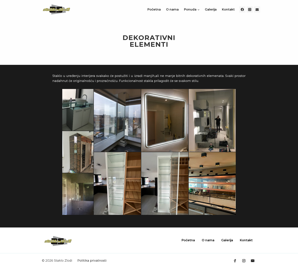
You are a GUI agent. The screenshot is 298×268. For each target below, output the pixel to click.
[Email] (257, 9)
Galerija (211, 9)
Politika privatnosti (92, 260)
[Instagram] (250, 9)
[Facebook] (242, 9)
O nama (172, 9)
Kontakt (228, 9)
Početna (154, 9)
